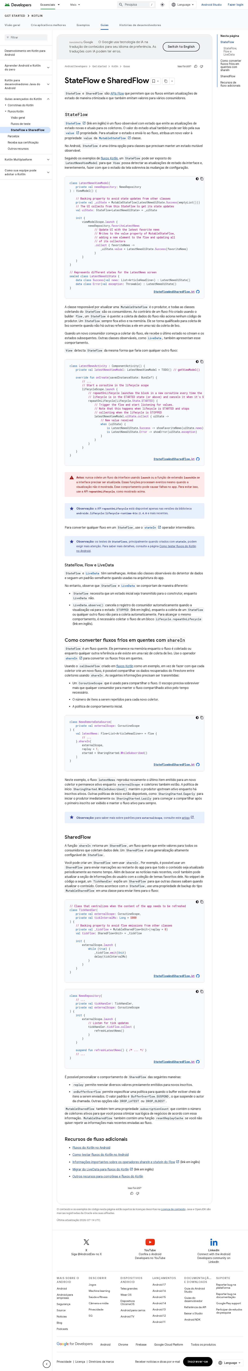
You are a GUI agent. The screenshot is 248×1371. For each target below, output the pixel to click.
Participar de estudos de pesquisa (229, 1311)
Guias (104, 25)
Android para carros (133, 1310)
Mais (73, 4)
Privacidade (96, 1309)
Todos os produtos (203, 1344)
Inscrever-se (198, 1362)
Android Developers (76, 66)
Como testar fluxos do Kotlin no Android (100, 1155)
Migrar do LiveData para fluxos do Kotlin (100, 1169)
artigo (186, 818)
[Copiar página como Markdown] (166, 81)
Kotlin (37, 15)
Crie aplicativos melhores (48, 25)
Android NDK (192, 1319)
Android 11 (158, 1322)
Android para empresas (65, 1296)
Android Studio (211, 4)
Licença (80, 1361)
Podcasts (62, 1329)
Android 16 (159, 1291)
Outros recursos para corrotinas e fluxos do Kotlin (107, 1176)
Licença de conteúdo (173, 1209)
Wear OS (126, 1294)
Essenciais (47, 4)
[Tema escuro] (197, 178)
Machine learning (99, 1291)
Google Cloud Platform (168, 1344)
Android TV (127, 1316)
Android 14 (159, 1303)
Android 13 (159, 1309)
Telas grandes (129, 1288)
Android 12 (159, 1315)
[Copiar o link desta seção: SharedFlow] (95, 837)
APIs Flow (117, 94)
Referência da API (195, 1307)
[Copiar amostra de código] (202, 178)
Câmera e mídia (98, 1303)
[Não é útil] (201, 66)
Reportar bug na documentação (226, 1295)
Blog (59, 1322)
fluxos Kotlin (109, 158)
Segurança (63, 1304)
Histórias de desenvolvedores (140, 25)
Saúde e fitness (98, 1297)
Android (62, 1288)
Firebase (141, 1344)
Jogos (92, 1284)
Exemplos (83, 25)
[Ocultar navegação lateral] (47, 1364)
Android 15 (159, 1297)
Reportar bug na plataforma (226, 1286)
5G (91, 1315)
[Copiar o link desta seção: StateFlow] (92, 115)
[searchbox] (26, 37)
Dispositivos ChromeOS (128, 1302)
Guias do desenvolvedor (193, 1299)
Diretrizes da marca (101, 1361)
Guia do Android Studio (194, 1290)
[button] (23, 68)
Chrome (123, 1344)
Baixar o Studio (193, 1313)
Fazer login (235, 4)
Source (61, 1310)
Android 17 (159, 1284)
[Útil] (196, 66)
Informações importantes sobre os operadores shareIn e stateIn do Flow (123, 1162)
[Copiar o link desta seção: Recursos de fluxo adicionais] (131, 1139)
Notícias (62, 1316)
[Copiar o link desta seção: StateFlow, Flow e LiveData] (117, 565)
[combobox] (136, 4)
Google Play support (228, 1303)
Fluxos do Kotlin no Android (91, 1148)
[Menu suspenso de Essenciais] (60, 4)
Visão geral (12, 25)
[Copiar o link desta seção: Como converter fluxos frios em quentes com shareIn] (189, 640)
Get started (15, 15)
